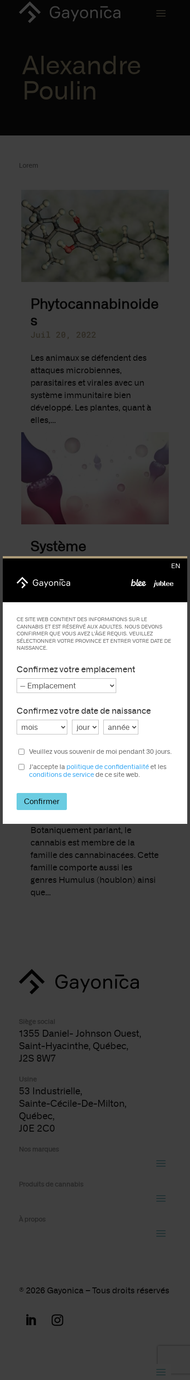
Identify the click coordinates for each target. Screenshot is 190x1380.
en (175, 566)
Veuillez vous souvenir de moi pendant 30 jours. (100, 752)
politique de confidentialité (107, 767)
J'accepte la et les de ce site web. (97, 771)
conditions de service (61, 775)
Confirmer (41, 801)
